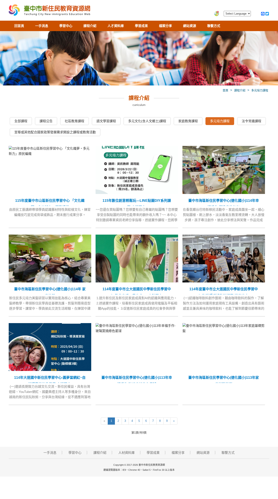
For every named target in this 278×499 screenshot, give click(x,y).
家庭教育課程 (188, 121)
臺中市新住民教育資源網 (49, 10)
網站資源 (189, 26)
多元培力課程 (259, 90)
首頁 (225, 90)
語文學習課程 (106, 121)
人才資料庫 (116, 26)
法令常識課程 (251, 121)
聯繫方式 (213, 26)
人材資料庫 (126, 452)
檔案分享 (165, 26)
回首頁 (19, 26)
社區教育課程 (74, 121)
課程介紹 (89, 26)
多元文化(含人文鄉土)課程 (147, 121)
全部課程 (20, 121)
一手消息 (41, 26)
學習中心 (65, 26)
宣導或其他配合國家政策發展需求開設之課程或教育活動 (55, 132)
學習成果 (141, 26)
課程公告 (46, 121)
